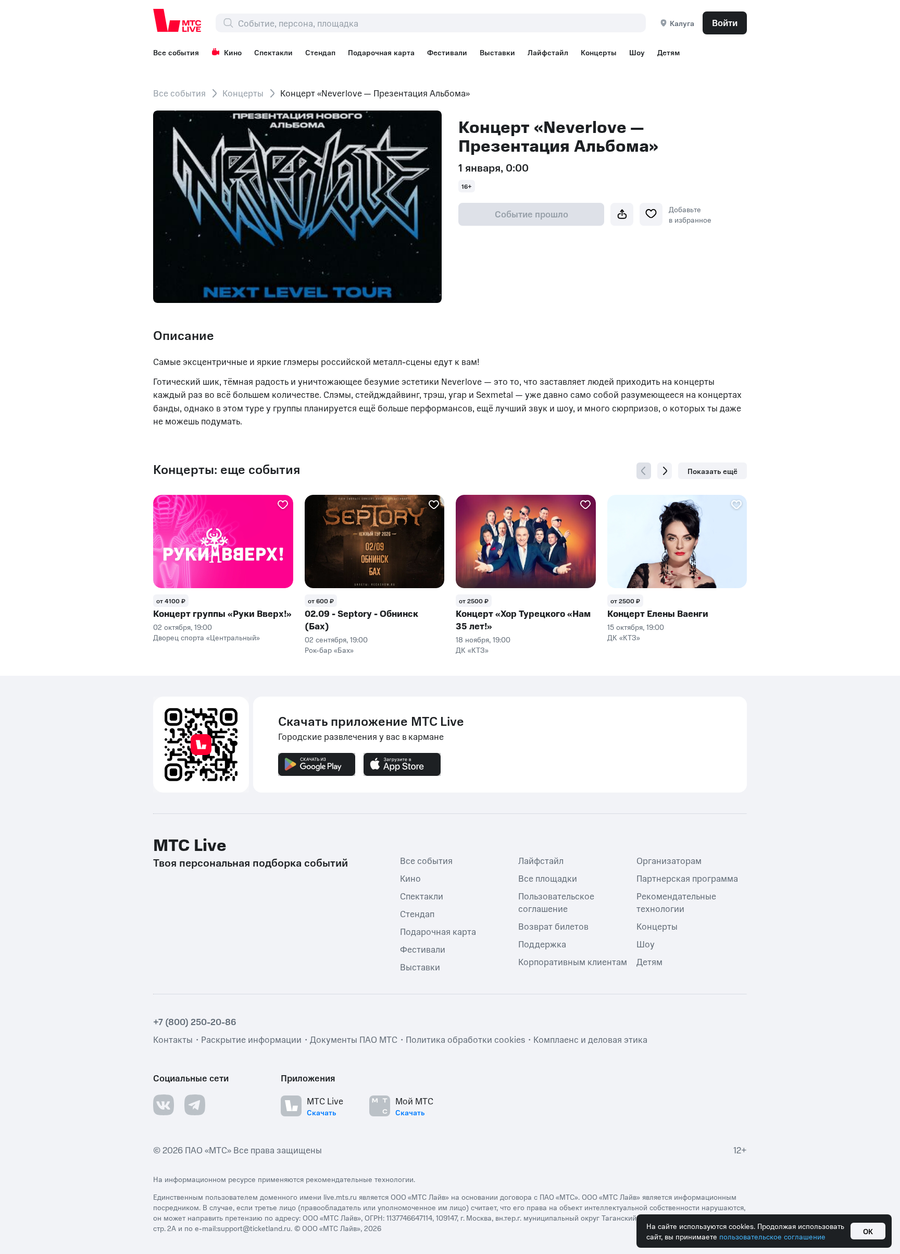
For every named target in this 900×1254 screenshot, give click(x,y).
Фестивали (447, 52)
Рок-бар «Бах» (329, 649)
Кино (233, 52)
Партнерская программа (687, 878)
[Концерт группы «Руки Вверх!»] (223, 541)
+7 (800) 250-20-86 (194, 1021)
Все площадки (547, 878)
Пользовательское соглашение (556, 902)
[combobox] (442, 23)
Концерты (599, 52)
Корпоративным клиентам (572, 961)
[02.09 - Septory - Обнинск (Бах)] (375, 541)
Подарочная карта (381, 52)
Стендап (320, 52)
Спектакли (273, 52)
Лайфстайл (548, 52)
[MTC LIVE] (177, 20)
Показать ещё (713, 471)
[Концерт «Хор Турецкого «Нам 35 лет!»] (526, 541)
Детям (668, 52)
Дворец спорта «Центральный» (206, 637)
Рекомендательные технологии (676, 902)
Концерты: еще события (226, 469)
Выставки (497, 52)
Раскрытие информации (251, 1039)
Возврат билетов (553, 926)
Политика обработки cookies (465, 1039)
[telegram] (194, 1104)
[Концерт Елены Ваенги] (677, 541)
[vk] (163, 1104)
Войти (725, 22)
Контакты (173, 1039)
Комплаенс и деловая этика (590, 1039)
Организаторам (669, 860)
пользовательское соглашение (772, 1236)
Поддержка (542, 944)
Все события (176, 52)
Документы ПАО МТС (353, 1039)
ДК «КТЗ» (472, 649)
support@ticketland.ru (254, 1228)
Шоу (637, 52)
